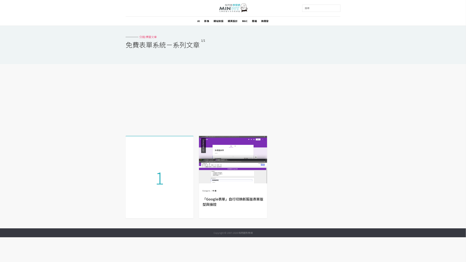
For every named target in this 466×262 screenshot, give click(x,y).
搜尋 (307, 8)
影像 (206, 21)
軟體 (215, 191)
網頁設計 (233, 21)
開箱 (254, 21)
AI (198, 21)
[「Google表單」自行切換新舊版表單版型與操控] (233, 182)
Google (206, 191)
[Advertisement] (233, 98)
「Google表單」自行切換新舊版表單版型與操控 (233, 201)
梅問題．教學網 (233, 8)
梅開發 (265, 21)
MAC (245, 21)
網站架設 (218, 21)
